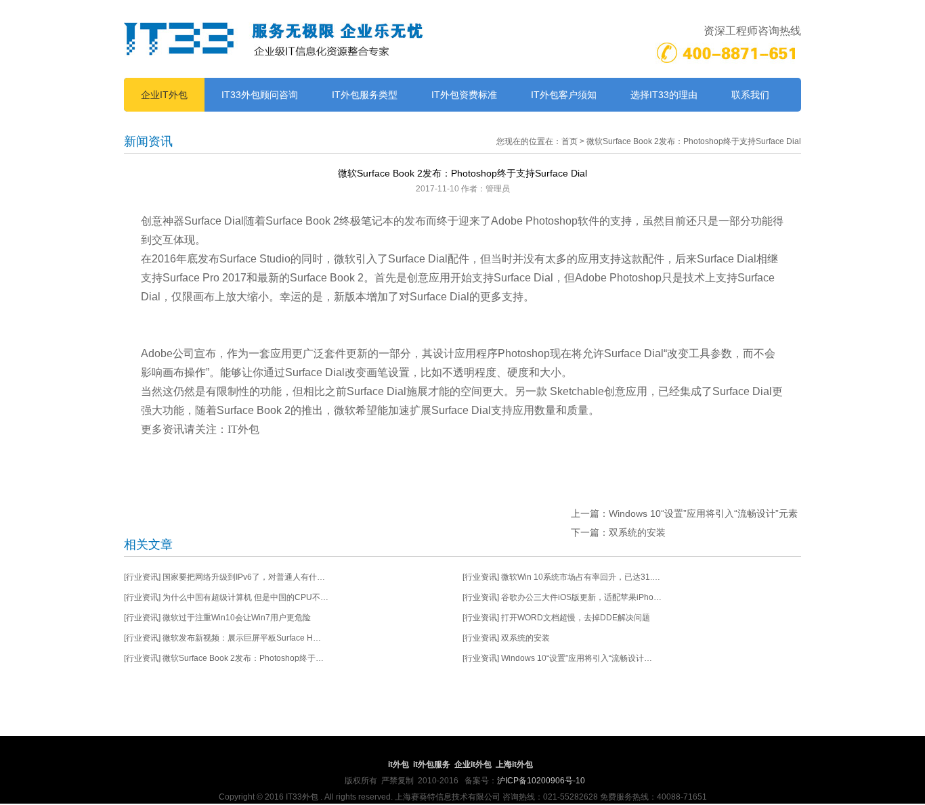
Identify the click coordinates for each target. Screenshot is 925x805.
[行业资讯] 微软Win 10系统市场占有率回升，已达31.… (561, 577)
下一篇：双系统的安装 (618, 532)
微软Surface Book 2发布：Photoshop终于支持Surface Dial (693, 141)
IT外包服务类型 (364, 94)
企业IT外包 (164, 94)
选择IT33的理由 (663, 94)
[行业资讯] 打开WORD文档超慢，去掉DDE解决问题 (556, 617)
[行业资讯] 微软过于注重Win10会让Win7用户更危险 (217, 617)
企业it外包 (473, 764)
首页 (569, 141)
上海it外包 (514, 764)
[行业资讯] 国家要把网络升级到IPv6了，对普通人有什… (224, 577)
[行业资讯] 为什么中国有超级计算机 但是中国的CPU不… (226, 597)
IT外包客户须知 (564, 94)
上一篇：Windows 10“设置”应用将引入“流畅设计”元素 (684, 513)
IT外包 (243, 429)
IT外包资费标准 (464, 94)
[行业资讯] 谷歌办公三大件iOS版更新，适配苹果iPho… (562, 597)
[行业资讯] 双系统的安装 (506, 638)
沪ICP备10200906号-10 (541, 780)
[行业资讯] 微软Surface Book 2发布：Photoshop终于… (224, 658)
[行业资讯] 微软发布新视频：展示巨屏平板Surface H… (222, 638)
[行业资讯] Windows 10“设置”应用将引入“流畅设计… (557, 658)
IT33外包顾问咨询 (259, 94)
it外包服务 (431, 764)
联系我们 (750, 94)
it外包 (398, 764)
